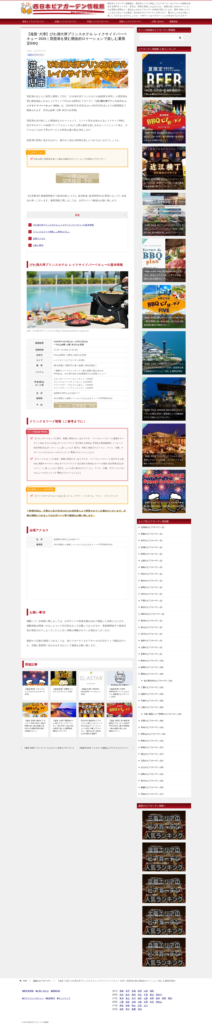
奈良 (152, 1002)
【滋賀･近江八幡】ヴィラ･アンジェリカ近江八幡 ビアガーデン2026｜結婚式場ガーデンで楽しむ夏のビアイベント (164, 90)
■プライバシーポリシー (33, 998)
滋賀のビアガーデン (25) (152, 694)
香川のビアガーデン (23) (152, 781)
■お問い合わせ (42, 991)
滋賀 (128, 1002)
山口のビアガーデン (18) (152, 767)
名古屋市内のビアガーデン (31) (158, 681)
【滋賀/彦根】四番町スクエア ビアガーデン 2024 (63, 690)
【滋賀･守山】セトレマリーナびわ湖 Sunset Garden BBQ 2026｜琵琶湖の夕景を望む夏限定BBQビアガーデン (164, 506)
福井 (140, 998)
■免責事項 (50, 998)
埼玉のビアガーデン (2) (151, 594)
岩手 (128, 991)
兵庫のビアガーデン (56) (152, 720)
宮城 (134, 991)
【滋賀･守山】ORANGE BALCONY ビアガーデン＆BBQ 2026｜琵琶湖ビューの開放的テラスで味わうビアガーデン (163, 413)
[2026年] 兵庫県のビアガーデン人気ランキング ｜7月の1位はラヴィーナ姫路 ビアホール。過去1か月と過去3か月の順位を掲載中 (164, 953)
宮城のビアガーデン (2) (151, 547)
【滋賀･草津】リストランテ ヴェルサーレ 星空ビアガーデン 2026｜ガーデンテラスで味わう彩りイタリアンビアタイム (50, 748)
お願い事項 (38, 245)
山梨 (146, 998)
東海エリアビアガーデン (33, 21)
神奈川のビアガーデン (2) (152, 614)
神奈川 (159, 994)
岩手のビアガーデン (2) (151, 540)
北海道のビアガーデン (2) (152, 527)
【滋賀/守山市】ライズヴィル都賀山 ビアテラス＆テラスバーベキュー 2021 (106, 748)
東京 (152, 994)
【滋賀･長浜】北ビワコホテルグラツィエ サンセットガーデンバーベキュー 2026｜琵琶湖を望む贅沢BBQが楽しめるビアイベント (164, 229)
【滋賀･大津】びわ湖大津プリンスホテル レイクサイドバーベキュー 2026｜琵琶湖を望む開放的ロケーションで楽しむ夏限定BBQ (164, 367)
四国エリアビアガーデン (130, 21)
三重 (122, 1002)
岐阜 (158, 998)
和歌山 (159, 1002)
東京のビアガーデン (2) (151, 607)
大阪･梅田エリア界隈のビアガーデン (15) (162, 714)
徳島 (122, 1009)
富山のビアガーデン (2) (151, 627)
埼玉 (140, 994)
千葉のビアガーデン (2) (151, 600)
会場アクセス (39, 238)
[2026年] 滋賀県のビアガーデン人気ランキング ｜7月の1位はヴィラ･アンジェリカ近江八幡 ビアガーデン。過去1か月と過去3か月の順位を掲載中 (91, 727)
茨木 (122, 994)
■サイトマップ (63, 998)
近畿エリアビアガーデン (66, 21)
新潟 (122, 998)
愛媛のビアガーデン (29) (152, 787)
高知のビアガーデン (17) (152, 794)
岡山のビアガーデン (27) (152, 754)
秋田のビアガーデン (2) (151, 554)
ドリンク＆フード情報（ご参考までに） (51, 232)
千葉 (146, 994)
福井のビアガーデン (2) (151, 640)
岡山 (134, 1005)
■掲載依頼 (55, 991)
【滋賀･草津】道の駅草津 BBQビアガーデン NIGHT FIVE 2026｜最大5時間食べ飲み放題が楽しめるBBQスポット (119, 726)
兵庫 (146, 1002)
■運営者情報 (28, 991)
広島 (140, 1005)
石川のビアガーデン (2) (151, 634)
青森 (122, 991)
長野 (152, 998)
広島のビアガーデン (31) (152, 760)
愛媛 (134, 1009)
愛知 (170, 998)
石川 (134, 998)
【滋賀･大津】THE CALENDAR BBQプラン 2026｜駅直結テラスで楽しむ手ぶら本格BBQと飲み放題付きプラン (163, 275)
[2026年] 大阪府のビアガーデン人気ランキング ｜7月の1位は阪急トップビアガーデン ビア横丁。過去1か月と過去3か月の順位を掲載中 (164, 921)
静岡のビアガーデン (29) (152, 667)
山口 (146, 1005)
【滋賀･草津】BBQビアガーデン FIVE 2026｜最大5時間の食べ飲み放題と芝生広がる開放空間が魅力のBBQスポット (35, 726)
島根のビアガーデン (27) (152, 747)
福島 (152, 991)
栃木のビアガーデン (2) (151, 580)
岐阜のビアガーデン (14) (152, 660)
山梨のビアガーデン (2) (151, 647)
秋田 (140, 991)
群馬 (134, 994)
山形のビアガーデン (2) (151, 560)
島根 (128, 1005)
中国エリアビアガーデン (98, 21)
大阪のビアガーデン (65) (152, 707)
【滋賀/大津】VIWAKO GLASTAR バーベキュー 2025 (91, 691)
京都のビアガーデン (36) (152, 700)
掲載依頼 (173, 21)
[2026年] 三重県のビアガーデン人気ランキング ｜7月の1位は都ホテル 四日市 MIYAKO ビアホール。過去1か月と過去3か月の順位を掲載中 (164, 826)
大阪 (140, 1002)
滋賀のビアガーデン (36, 55)
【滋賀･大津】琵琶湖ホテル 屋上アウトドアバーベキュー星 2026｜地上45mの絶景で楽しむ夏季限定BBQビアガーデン (63, 726)
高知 (140, 1009)
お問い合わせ (158, 21)
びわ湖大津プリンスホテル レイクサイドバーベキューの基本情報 (63, 225)
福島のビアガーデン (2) (151, 567)
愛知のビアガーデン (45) (152, 674)
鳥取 (122, 1005)
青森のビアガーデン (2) (151, 534)
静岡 (164, 998)
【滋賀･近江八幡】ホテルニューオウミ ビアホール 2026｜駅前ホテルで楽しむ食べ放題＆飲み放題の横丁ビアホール (164, 182)
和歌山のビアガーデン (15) (153, 734)
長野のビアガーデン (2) (151, 654)
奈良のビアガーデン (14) (152, 727)
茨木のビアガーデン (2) (151, 574)
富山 (128, 998)
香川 (128, 1009)
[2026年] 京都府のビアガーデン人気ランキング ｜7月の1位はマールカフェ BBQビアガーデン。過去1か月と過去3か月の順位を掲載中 (164, 889)
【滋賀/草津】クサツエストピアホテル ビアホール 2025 (35, 691)
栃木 (128, 994)
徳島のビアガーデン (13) (152, 774)
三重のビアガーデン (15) (152, 687)
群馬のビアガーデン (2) (151, 587)
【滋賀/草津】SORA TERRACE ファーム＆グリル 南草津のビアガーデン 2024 (119, 693)
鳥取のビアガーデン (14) (152, 741)
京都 (134, 1002)
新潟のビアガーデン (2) (151, 620)
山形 (146, 991)
